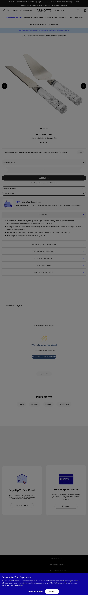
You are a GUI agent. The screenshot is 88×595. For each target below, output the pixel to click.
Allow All (52, 591)
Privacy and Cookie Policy (14, 585)
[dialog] (44, 584)
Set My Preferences (35, 591)
